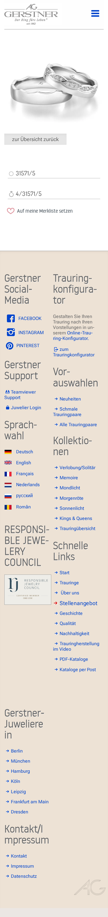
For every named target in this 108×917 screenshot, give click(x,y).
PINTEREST (27, 345)
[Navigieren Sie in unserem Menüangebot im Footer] (90, 16)
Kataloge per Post (78, 669)
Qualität (68, 623)
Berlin (17, 751)
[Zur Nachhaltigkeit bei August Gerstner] (27, 603)
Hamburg (20, 771)
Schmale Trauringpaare (67, 411)
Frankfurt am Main (30, 801)
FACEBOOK (29, 318)
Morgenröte (72, 498)
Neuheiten (70, 399)
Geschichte (71, 613)
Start (64, 572)
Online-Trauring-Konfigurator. (73, 335)
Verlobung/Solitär (77, 467)
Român (23, 507)
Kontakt (19, 856)
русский (24, 495)
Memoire (69, 477)
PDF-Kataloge (74, 659)
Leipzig (18, 791)
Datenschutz (24, 876)
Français (25, 473)
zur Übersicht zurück (35, 139)
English (23, 462)
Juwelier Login (26, 407)
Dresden (19, 812)
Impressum (22, 866)
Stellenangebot (78, 603)
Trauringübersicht (77, 528)
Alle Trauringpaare (78, 424)
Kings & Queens (76, 518)
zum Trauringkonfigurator (73, 352)
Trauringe (69, 582)
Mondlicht (70, 488)
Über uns (70, 593)
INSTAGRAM (30, 332)
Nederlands (28, 484)
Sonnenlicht (72, 508)
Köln (15, 781)
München (20, 761)
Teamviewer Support (20, 394)
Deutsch (24, 451)
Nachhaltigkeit (74, 633)
